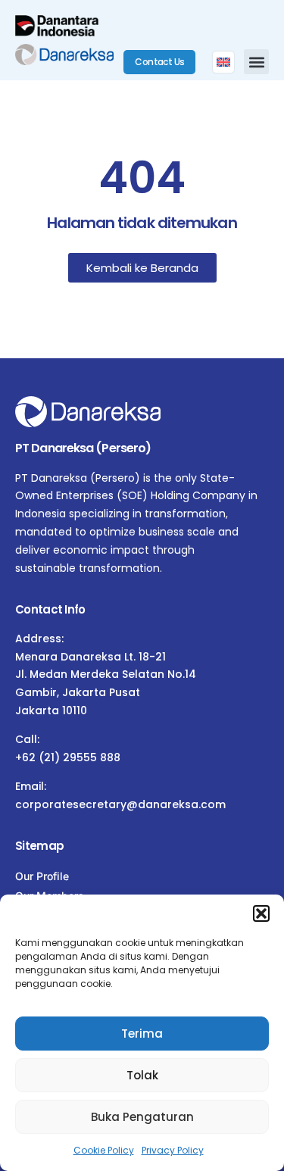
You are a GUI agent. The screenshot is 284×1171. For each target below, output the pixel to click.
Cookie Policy (103, 1150)
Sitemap (39, 846)
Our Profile (42, 876)
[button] (261, 913)
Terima (142, 1033)
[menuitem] (223, 62)
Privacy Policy (173, 1150)
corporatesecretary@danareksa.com (120, 804)
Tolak (142, 1075)
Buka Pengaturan (142, 1117)
